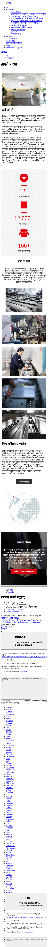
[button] (24, 481)
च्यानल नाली (36, 622)
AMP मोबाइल (14, 618)
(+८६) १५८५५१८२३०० (14, 609)
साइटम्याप (4, 618)
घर (7, 7)
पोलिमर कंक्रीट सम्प (18, 30)
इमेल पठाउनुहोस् (6, 627)
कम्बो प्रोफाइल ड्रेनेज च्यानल (21, 27)
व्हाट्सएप (4, 629)
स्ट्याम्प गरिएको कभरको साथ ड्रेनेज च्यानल (26, 21)
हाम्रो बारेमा (10, 36)
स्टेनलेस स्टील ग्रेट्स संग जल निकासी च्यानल (27, 18)
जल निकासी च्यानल (31, 620)
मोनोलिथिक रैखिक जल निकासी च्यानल (24, 23)
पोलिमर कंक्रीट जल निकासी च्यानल (18, 622)
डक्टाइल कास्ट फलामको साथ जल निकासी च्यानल (28, 14)
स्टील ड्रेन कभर (17, 620)
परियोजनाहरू (10, 41)
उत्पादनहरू (10, 9)
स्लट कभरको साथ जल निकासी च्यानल (24, 16)
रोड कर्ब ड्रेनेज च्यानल (19, 25)
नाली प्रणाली (5, 620)
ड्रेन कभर (14, 32)
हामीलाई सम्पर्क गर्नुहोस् (14, 47)
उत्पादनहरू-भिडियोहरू (14, 43)
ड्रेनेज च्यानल (16, 12)
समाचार (8, 45)
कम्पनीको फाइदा (16, 38)
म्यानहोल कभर (16, 34)
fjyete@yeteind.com (14, 611)
